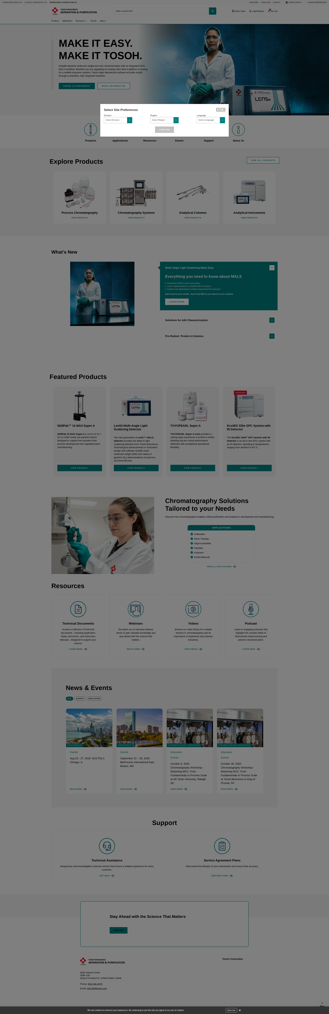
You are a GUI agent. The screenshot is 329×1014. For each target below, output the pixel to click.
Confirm (164, 130)
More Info (231, 1010)
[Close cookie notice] (240, 1010)
